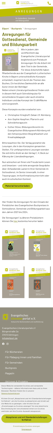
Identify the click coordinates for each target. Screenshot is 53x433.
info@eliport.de (10, 338)
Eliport (5, 28)
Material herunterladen (17, 185)
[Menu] (3, 3)
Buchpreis (16, 28)
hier (16, 221)
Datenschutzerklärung (10, 393)
